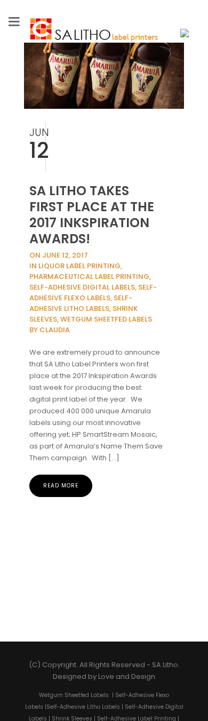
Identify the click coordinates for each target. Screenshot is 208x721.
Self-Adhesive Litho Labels (83, 716)
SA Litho (165, 674)
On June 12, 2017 (58, 255)
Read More (60, 486)
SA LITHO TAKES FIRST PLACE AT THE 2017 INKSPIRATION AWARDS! (91, 214)
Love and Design (126, 685)
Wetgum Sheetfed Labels (74, 704)
